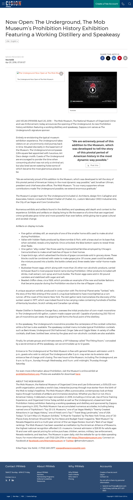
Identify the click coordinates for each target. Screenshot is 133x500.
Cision (121, 496)
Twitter (70, 441)
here (77, 374)
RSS (22, 496)
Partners (40, 475)
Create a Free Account (108, 472)
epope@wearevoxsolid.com (70, 448)
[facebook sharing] (102, 58)
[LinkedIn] (12, 480)
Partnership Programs (45, 477)
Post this (94, 165)
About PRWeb (42, 472)
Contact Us (9, 477)
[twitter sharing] (108, 58)
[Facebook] (9, 480)
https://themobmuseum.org (87, 437)
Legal (8, 496)
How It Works (73, 475)
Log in (102, 475)
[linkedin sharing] (114, 58)
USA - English (11, 41)
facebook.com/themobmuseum (46, 441)
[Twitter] (6, 480)
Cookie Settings (31, 496)
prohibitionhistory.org (27, 374)
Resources (41, 481)
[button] (129, 4)
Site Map (16, 496)
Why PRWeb (73, 472)
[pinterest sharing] (119, 58)
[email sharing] (125, 58)
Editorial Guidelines (44, 479)
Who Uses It (73, 477)
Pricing (71, 479)
